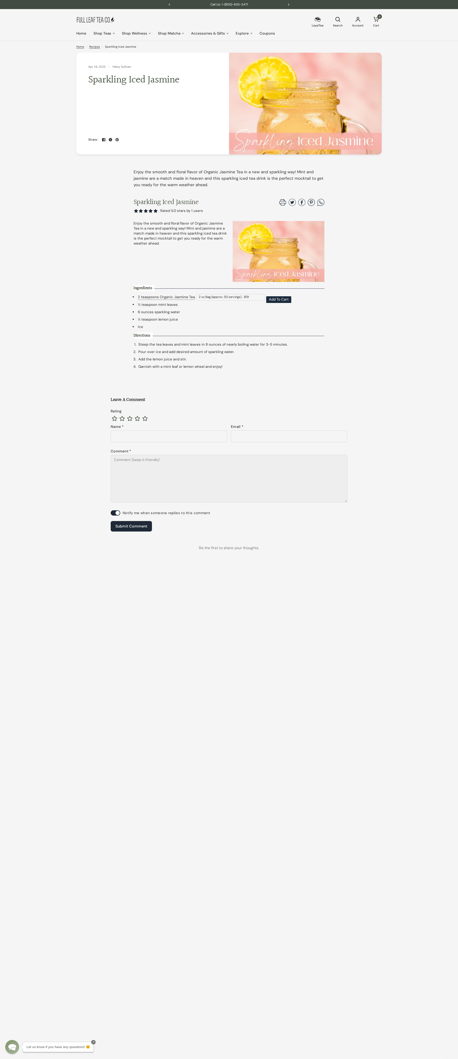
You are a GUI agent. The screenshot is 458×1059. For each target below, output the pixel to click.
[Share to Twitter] (292, 204)
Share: (93, 139)
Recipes (94, 47)
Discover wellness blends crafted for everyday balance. (229, 4)
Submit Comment (131, 526)
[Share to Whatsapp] (320, 204)
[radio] (114, 418)
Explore (242, 33)
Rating (116, 411)
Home (81, 33)
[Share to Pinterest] (311, 204)
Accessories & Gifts (208, 33)
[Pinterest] (117, 140)
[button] (155, 210)
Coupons (267, 33)
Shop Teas (102, 33)
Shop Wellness (134, 33)
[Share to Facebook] (301, 204)
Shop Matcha (169, 33)
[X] (110, 140)
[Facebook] (104, 140)
